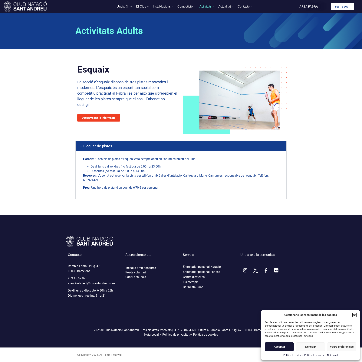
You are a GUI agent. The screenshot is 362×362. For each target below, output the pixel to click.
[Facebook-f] (266, 270)
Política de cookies (292, 355)
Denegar (310, 346)
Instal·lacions (162, 6)
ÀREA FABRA (308, 6)
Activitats (205, 6)
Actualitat (224, 6)
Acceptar (279, 346)
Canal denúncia (135, 277)
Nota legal (332, 355)
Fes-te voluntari (135, 272)
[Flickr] (276, 270)
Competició (185, 6)
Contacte (244, 6)
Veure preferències (342, 346)
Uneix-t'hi (123, 6)
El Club (141, 6)
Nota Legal (151, 334)
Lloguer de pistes (97, 146)
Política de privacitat (314, 355)
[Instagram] (245, 270)
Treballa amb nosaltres (140, 268)
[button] (354, 315)
